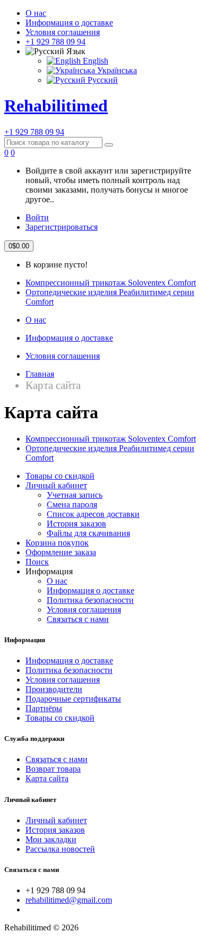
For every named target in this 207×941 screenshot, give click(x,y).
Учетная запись (74, 494)
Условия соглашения (62, 32)
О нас (35, 13)
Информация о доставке (69, 22)
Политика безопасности (90, 600)
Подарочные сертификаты (73, 698)
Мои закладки (50, 839)
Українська (116, 70)
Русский (101, 79)
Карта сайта (46, 778)
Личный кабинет (56, 485)
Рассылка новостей (60, 848)
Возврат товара (53, 768)
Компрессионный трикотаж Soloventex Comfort (110, 282)
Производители (53, 689)
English (94, 60)
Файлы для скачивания (88, 533)
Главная (39, 373)
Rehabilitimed (56, 105)
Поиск (37, 561)
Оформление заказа (60, 552)
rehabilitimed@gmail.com (68, 899)
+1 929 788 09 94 (55, 41)
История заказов (76, 523)
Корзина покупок (57, 542)
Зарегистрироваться (61, 226)
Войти (37, 217)
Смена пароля (72, 504)
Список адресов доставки (93, 514)
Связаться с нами (78, 619)
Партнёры (43, 708)
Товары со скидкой (59, 475)
